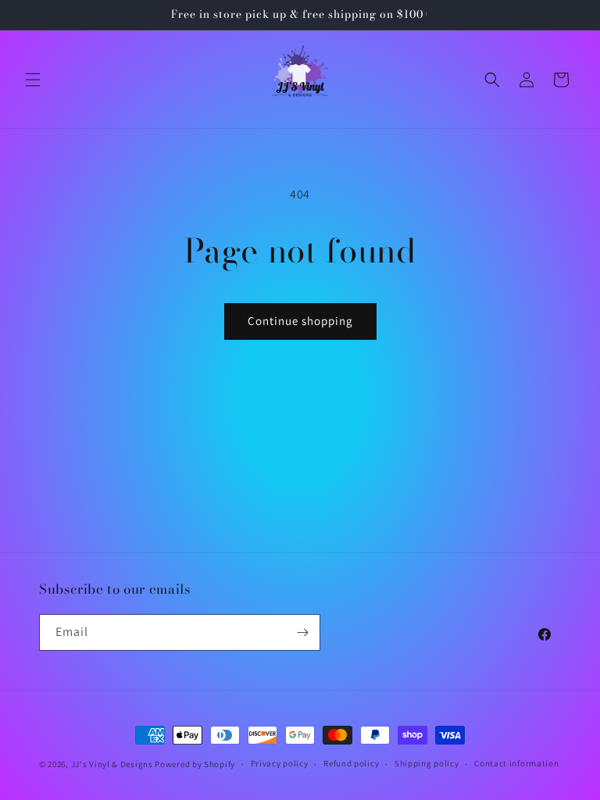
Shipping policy (427, 763)
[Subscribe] (302, 632)
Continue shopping (300, 320)
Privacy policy (280, 763)
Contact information (516, 763)
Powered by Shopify (195, 764)
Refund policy (351, 763)
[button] (33, 79)
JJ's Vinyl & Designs (112, 764)
